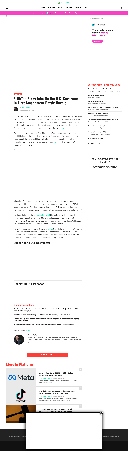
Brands (43, 8)
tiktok (28, 330)
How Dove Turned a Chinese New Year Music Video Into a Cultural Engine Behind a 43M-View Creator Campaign (46, 310)
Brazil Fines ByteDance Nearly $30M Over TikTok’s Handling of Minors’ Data (42, 315)
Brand (11, 436)
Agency (60, 8)
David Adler (26, 107)
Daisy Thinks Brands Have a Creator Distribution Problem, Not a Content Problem (44, 324)
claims (57, 142)
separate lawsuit (43, 215)
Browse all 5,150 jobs (96, 138)
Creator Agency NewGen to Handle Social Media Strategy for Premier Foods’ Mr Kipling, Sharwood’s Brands (47, 319)
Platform (24, 436)
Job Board (78, 8)
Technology (68, 8)
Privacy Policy (114, 436)
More (85, 8)
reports (61, 128)
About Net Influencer (103, 436)
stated (50, 229)
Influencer (51, 8)
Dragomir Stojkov (46, 378)
